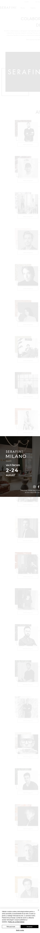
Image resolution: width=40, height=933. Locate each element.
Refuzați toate (11, 927)
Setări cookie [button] (20, 930)
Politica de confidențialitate (16, 922)
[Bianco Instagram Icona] (34, 487)
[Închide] (37, 911)
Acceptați (29, 927)
